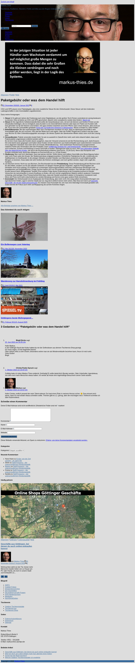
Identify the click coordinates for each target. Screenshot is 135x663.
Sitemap (8, 622)
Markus (8, 466)
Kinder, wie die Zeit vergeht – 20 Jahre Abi (18, 460)
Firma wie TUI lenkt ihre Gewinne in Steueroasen (54, 128)
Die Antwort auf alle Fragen (15, 593)
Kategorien (5, 450)
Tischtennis (9, 20)
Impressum (9, 621)
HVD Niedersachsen (13, 594)
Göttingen (8, 14)
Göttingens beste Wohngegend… (17, 318)
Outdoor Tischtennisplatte (14, 606)
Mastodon (8, 596)
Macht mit (86, 120)
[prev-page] (2, 576)
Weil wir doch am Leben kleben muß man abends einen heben (28, 654)
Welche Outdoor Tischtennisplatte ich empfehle (22, 657)
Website (4, 432)
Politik (7, 16)
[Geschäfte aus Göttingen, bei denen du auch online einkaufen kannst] (17, 511)
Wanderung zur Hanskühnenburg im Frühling (23, 281)
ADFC (7, 585)
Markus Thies (6, 5)
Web (17, 95)
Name (3, 425)
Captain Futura (10, 587)
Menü (6, 28)
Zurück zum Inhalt (7, 2)
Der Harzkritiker (11, 591)
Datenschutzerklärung (13, 619)
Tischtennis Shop (11, 610)
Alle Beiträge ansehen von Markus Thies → (17, 206)
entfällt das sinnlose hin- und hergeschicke (65, 147)
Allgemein (4, 95)
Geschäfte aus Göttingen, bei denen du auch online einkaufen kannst (16, 546)
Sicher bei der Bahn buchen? (16, 656)
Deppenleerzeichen (12, 589)
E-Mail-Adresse (7, 429)
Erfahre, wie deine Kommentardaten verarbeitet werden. (67, 440)
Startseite (8, 12)
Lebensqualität (23, 540)
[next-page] (5, 576)
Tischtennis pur (10, 608)
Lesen (7, 18)
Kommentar (6, 421)
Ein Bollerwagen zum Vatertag (15, 244)
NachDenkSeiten (11, 598)
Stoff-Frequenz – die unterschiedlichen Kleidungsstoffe (17, 463)
